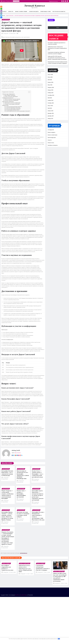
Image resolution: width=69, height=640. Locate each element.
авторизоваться (23, 553)
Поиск (51, 20)
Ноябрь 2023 (50, 100)
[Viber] (1, 11)
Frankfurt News (24, 595)
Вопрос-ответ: (6, 105)
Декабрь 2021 (51, 116)
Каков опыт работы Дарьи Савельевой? (13, 108)
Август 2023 (50, 105)
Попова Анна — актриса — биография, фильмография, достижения (21, 494)
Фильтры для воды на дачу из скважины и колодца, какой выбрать (23, 514)
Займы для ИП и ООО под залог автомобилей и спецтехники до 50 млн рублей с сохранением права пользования (57, 58)
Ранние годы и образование (9, 94)
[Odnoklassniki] (1, 7)
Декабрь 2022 (51, 113)
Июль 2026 (50, 77)
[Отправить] (1, 17)
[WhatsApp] (1, 9)
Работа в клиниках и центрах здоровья (12, 99)
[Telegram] (1, 15)
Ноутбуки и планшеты (59, 11)
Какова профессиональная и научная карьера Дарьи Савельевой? (18, 111)
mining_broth (5, 33)
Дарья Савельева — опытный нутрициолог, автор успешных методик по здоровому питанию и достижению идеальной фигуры (32, 15)
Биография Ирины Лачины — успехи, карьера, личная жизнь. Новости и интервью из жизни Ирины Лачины (7, 515)
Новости (10, 11)
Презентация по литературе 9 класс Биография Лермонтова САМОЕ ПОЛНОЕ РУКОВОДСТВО (23, 474)
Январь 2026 (50, 90)
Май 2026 (50, 79)
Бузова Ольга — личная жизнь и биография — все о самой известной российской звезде (37, 474)
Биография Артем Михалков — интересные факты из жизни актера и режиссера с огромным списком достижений (37, 495)
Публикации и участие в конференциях (12, 102)
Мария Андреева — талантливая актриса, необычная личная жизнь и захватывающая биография (7, 494)
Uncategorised (51, 129)
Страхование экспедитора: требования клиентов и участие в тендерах (43, 568)
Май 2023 (50, 108)
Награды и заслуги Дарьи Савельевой (12, 104)
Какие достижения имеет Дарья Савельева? (14, 106)
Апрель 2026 (50, 82)
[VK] (1, 13)
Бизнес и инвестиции (21, 11)
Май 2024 (50, 97)
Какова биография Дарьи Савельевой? (13, 107)
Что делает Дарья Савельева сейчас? (12, 109)
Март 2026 (50, 84)
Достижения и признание (8, 101)
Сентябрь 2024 (51, 95)
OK (58, 638)
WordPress (17, 595)
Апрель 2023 (50, 110)
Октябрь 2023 (51, 103)
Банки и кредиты (34, 11)
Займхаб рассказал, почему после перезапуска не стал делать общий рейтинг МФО (57, 48)
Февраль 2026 (51, 87)
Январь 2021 (50, 118)
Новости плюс (51, 142)
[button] (28, 92)
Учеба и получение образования (11, 96)
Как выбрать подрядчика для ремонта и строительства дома (7, 568)
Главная (4, 11)
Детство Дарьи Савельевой (10, 95)
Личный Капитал (34, 5)
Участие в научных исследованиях (11, 100)
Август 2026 (50, 74)
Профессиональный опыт (8, 97)
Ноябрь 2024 (50, 92)
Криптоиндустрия (45, 11)
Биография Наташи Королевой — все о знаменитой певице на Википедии (7, 473)
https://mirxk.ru (17, 452)
